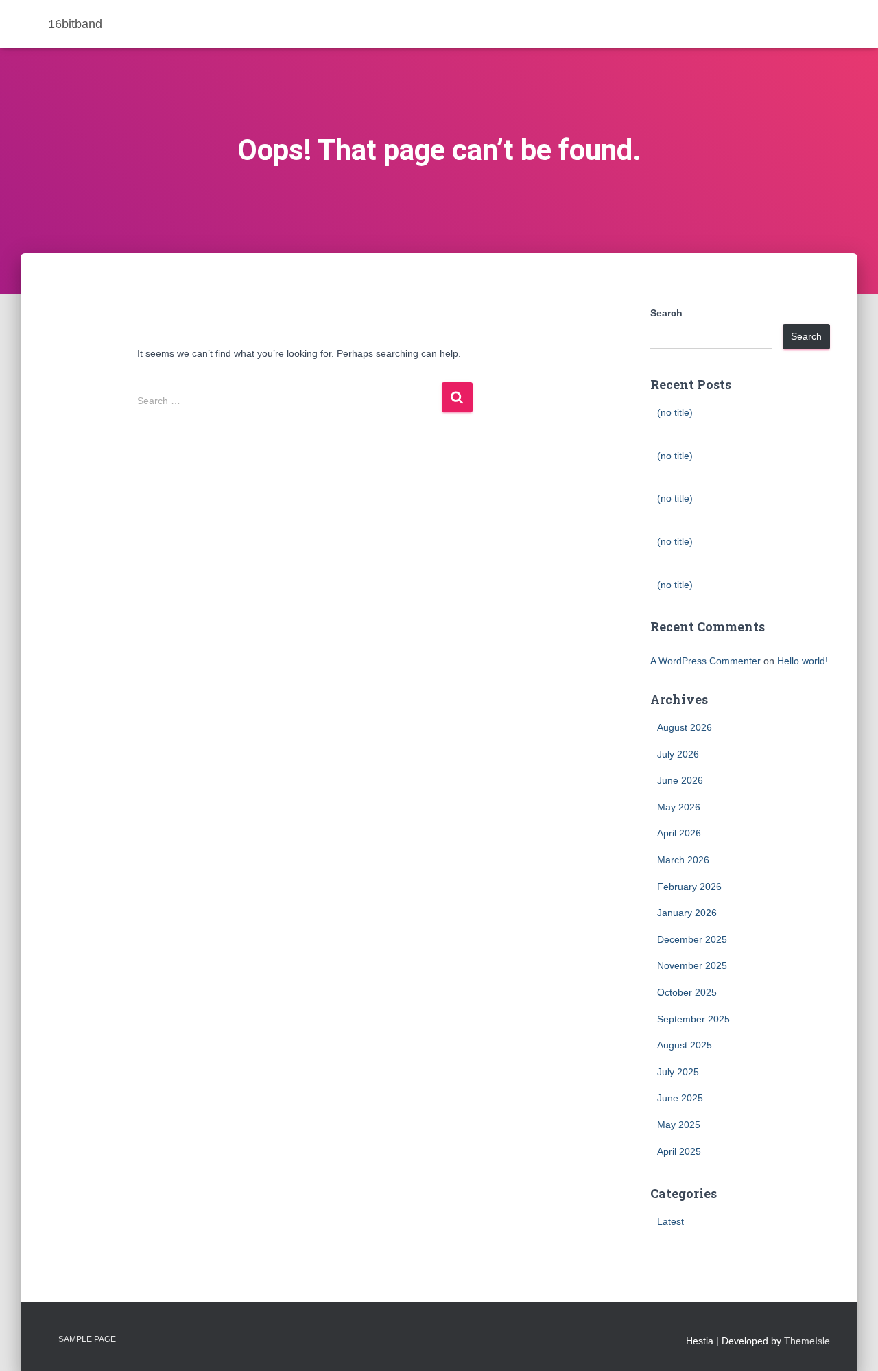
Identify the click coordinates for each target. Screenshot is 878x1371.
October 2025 (687, 992)
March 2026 (683, 859)
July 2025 (678, 1071)
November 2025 (692, 965)
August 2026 (684, 727)
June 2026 (680, 780)
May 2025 (678, 1124)
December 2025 (692, 939)
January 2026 (687, 912)
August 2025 (684, 1045)
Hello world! (802, 660)
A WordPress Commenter (705, 660)
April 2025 (679, 1151)
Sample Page (87, 1339)
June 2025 (680, 1097)
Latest (670, 1221)
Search (666, 312)
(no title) (675, 412)
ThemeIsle (807, 1340)
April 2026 (679, 833)
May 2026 (678, 806)
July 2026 (678, 754)
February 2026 (689, 886)
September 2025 (693, 1018)
